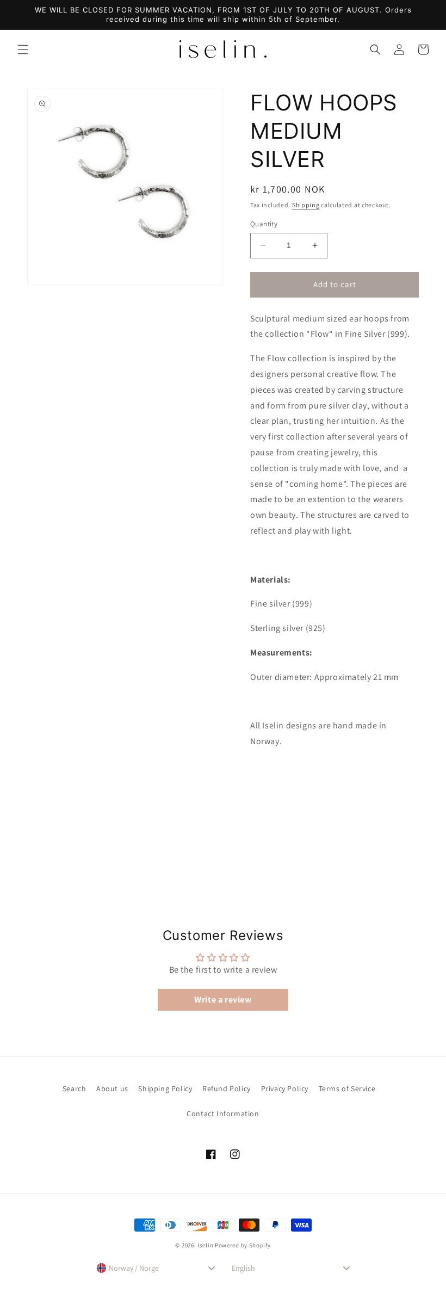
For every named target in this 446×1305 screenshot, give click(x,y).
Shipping (306, 205)
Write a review (222, 999)
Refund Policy (226, 1088)
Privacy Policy (284, 1088)
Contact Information (223, 1113)
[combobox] (155, 1268)
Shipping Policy (165, 1088)
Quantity (263, 223)
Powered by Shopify (243, 1245)
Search (74, 1088)
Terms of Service (347, 1088)
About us (112, 1088)
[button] (23, 49)
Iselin (205, 1245)
